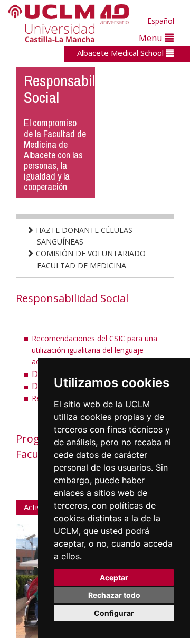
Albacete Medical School (121, 53)
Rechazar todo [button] (114, 594)
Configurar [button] (114, 612)
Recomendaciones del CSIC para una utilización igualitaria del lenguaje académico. (94, 350)
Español (160, 21)
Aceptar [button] (114, 577)
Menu (152, 38)
